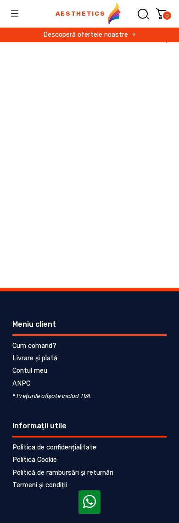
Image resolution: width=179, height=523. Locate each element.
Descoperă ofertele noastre (86, 35)
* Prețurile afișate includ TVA (51, 395)
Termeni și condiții (39, 485)
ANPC (21, 383)
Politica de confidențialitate (54, 447)
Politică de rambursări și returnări (62, 473)
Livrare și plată (34, 358)
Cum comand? (34, 346)
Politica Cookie (34, 460)
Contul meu (29, 371)
